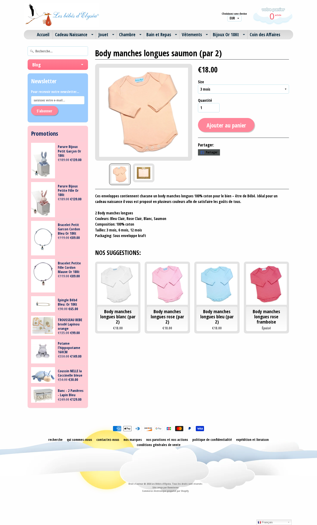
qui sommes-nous (79, 439)
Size (201, 81)
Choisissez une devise (234, 13)
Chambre (127, 34)
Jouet (103, 34)
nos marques (133, 439)
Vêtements (192, 34)
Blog (36, 64)
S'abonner (44, 110)
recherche (55, 439)
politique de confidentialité (212, 439)
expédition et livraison (252, 439)
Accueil (43, 34)
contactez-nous (107, 439)
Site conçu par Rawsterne (165, 487)
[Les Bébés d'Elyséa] (61, 15)
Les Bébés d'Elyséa (161, 483)
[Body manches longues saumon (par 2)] (120, 174)
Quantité (205, 100)
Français (267, 522)
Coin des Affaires (265, 34)
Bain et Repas (158, 34)
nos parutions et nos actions (167, 439)
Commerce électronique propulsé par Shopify (165, 490)
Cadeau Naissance (71, 34)
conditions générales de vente (158, 444)
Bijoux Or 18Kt (226, 34)
